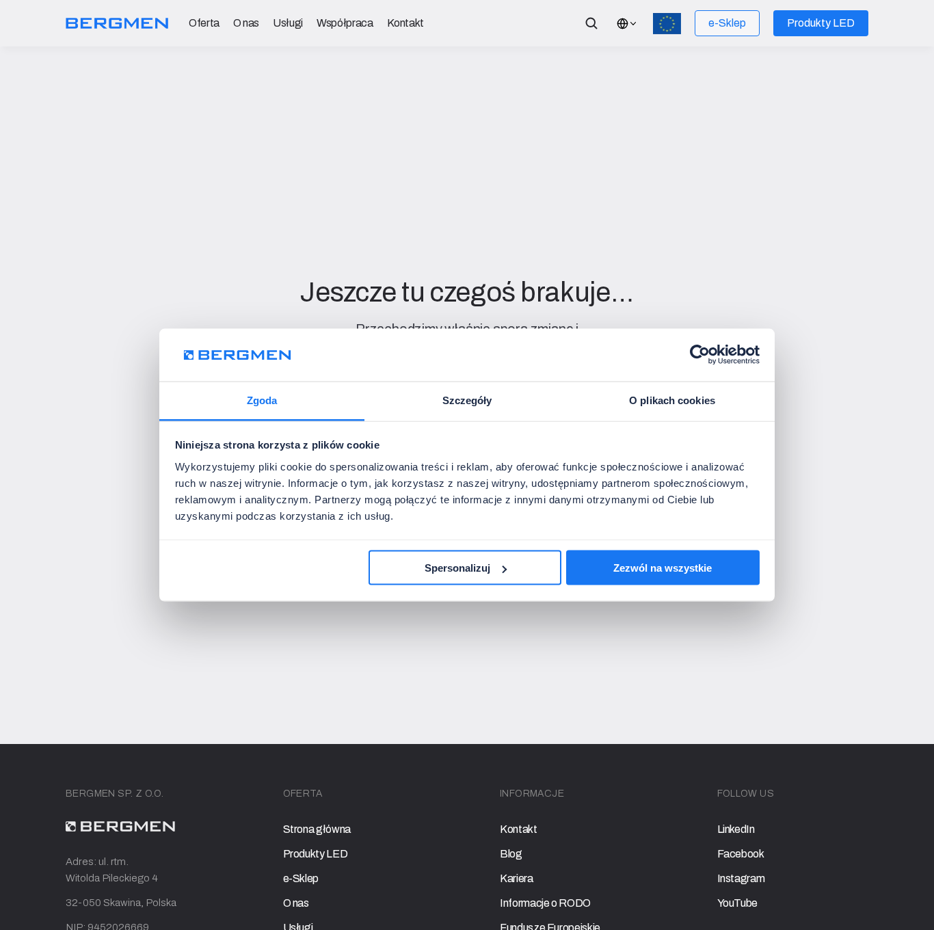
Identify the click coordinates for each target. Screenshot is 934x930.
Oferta (204, 22)
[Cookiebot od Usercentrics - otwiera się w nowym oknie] (700, 355)
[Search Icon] (591, 23)
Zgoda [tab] (262, 400)
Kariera (516, 878)
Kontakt (406, 22)
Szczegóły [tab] (467, 400)
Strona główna (317, 829)
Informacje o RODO (545, 903)
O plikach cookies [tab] (672, 400)
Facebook (740, 853)
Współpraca (345, 22)
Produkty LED (315, 853)
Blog (511, 853)
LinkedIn (736, 829)
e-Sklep (301, 878)
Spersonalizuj (457, 568)
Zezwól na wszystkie (662, 568)
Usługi (288, 22)
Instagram (741, 878)
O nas (246, 22)
